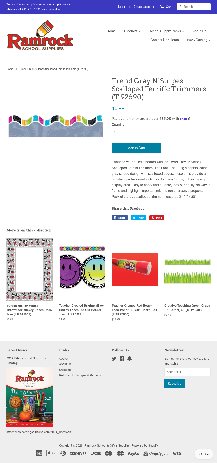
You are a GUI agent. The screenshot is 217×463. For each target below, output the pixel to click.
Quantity (118, 124)
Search (64, 358)
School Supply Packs (165, 31)
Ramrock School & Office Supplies (107, 445)
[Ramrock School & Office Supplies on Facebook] (121, 359)
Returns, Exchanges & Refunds (80, 375)
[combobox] (194, 6)
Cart (169, 6)
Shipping (65, 369)
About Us (199, 31)
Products (131, 31)
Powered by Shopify (144, 445)
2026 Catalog (197, 39)
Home (111, 31)
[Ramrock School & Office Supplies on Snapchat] (129, 359)
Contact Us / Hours (164, 39)
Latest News (16, 350)
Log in (122, 6)
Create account (144, 6)
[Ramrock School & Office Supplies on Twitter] (114, 359)
